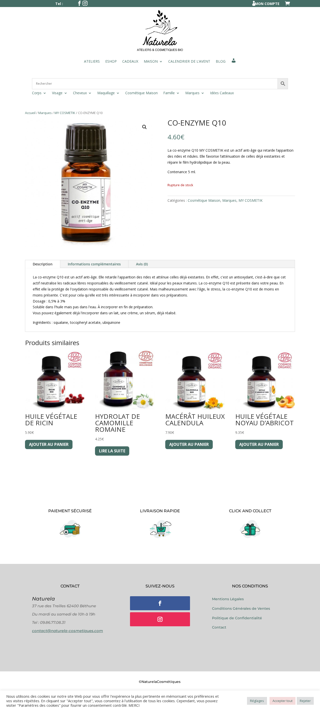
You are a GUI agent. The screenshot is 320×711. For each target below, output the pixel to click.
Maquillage (106, 93)
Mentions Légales (228, 599)
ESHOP (111, 61)
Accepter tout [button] (282, 700)
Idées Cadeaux (222, 93)
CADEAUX (130, 61)
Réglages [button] (257, 700)
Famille (169, 93)
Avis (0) (142, 264)
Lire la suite (112, 451)
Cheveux (80, 93)
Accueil (30, 113)
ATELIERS (92, 61)
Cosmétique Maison (141, 93)
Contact (219, 627)
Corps (37, 93)
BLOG (221, 61)
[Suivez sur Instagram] (160, 619)
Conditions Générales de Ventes (241, 608)
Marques (192, 93)
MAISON (151, 61)
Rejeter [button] (305, 700)
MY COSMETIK (64, 113)
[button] (144, 127)
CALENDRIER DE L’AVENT (189, 61)
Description (42, 264)
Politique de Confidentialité (237, 618)
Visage (57, 93)
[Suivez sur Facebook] (160, 603)
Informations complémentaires (94, 264)
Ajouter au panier (48, 444)
